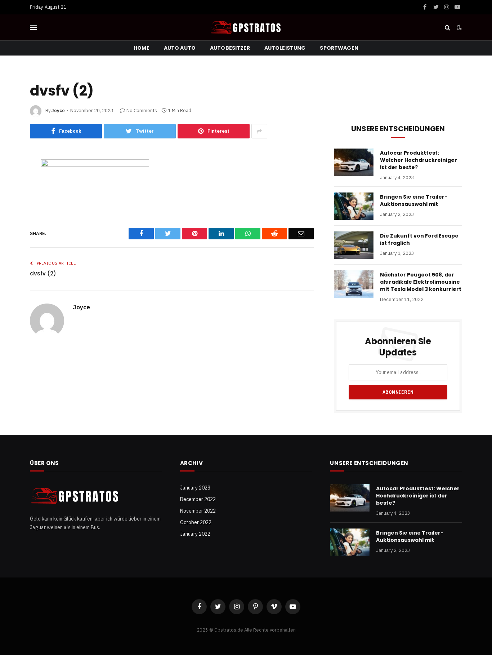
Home (141, 48)
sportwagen (339, 48)
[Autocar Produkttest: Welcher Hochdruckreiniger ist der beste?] (354, 162)
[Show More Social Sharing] (259, 131)
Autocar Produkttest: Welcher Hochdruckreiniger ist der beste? (418, 160)
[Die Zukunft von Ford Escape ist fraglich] (354, 245)
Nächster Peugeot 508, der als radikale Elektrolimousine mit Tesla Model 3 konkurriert (420, 282)
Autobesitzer (230, 48)
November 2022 (198, 511)
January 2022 (195, 534)
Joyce (58, 110)
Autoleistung (285, 48)
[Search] (447, 27)
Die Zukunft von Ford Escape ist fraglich (419, 239)
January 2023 (195, 487)
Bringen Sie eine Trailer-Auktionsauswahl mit (413, 200)
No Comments (141, 110)
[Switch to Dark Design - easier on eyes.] (458, 27)
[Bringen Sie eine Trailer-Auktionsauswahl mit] (354, 206)
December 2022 (198, 499)
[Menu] (33, 27)
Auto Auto (180, 48)
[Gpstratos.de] (246, 27)
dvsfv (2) (43, 273)
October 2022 (195, 522)
